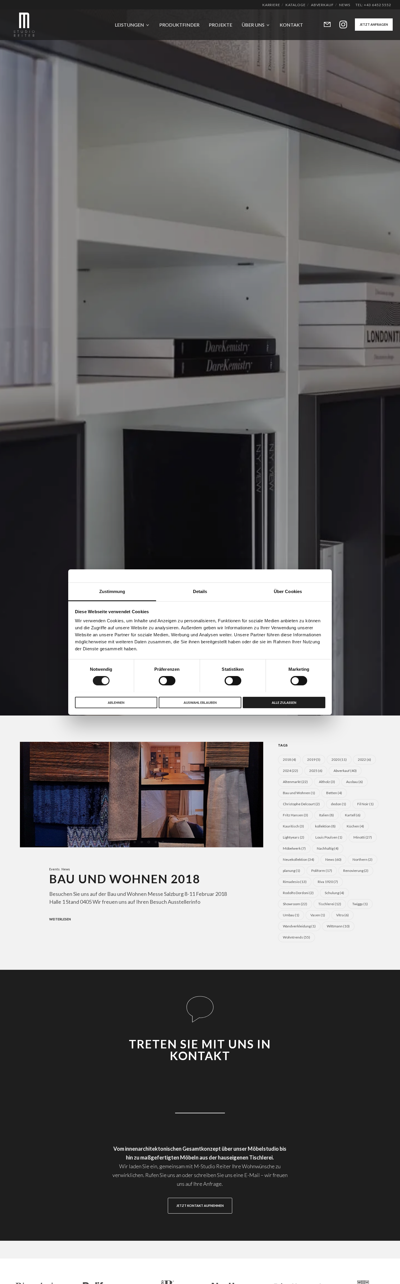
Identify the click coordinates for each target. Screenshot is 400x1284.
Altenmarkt (295, 782)
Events (54, 869)
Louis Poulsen (328, 837)
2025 (315, 770)
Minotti (362, 837)
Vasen (317, 915)
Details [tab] (200, 591)
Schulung (334, 893)
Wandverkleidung (299, 926)
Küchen (355, 826)
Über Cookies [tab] (288, 591)
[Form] (323, 24)
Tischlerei (329, 904)
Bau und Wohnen (299, 793)
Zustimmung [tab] (112, 591)
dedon (338, 804)
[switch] (167, 680)
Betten (334, 793)
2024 (290, 770)
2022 (364, 759)
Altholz (327, 782)
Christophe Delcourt (301, 804)
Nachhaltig (328, 848)
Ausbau (354, 782)
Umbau (291, 915)
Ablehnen (116, 702)
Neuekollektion (298, 859)
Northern (362, 859)
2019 (313, 759)
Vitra (342, 915)
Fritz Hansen (295, 815)
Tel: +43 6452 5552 (373, 5)
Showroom (295, 904)
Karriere (271, 5)
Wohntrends (296, 937)
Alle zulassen (284, 702)
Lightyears (293, 837)
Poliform (321, 870)
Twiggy (360, 904)
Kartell (352, 815)
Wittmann (338, 926)
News (344, 5)
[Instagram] (339, 24)
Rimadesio (295, 881)
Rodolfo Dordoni (298, 893)
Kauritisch (293, 826)
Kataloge (295, 5)
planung (291, 870)
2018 (289, 759)
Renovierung (355, 870)
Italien (326, 815)
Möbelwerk (294, 848)
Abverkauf (322, 5)
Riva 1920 (328, 881)
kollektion (325, 826)
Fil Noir (365, 804)
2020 (339, 759)
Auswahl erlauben (200, 702)
